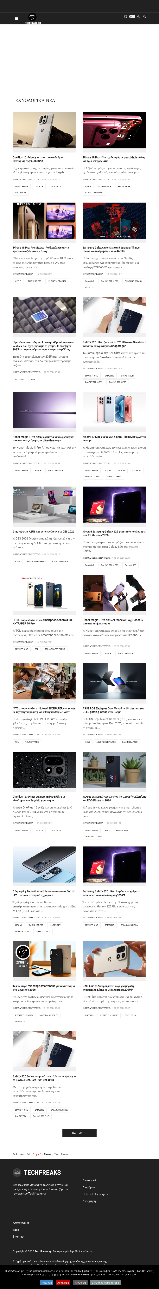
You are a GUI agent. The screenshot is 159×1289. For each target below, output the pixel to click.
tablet (121, 470)
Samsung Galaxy (133, 281)
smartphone (21, 186)
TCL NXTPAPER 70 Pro (55, 649)
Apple (88, 186)
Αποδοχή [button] (47, 1282)
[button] (16, 18)
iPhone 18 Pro (124, 186)
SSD (33, 379)
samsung (89, 281)
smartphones (43, 931)
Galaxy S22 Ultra (109, 281)
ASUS (17, 561)
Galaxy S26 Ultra (117, 382)
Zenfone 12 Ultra (94, 837)
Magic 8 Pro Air (55, 470)
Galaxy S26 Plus (41, 1116)
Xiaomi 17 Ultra (93, 477)
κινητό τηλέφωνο (109, 1015)
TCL (36, 649)
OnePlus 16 (20, 193)
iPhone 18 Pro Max (94, 193)
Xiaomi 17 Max (114, 477)
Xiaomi (108, 470)
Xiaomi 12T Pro (36, 925)
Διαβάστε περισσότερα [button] (105, 1282)
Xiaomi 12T (55, 925)
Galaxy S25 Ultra (93, 382)
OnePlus (39, 186)
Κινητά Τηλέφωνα (24, 1015)
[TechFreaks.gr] (32, 18)
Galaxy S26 (130, 565)
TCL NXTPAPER (32, 742)
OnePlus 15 (55, 186)
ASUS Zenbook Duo (61, 561)
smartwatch (104, 186)
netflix (89, 287)
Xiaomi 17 (136, 470)
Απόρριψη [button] (63, 1282)
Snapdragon (127, 376)
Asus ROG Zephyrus (36, 561)
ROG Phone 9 (122, 830)
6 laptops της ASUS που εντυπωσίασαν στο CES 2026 (43, 531)
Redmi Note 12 (22, 931)
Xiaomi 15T (20, 1021)
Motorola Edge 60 (49, 1015)
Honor (38, 470)
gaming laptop (129, 742)
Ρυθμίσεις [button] (80, 1282)
